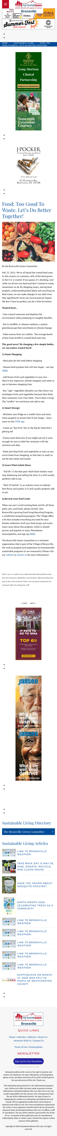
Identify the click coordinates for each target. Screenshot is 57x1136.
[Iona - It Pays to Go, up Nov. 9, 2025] (28, 633)
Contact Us (38, 1040)
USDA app (19, 421)
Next (32, 603)
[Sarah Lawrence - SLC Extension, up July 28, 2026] (28, 110)
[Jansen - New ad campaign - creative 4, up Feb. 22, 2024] (28, 754)
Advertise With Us (22, 1040)
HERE (5, 370)
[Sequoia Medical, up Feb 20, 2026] (28, 71)
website (10, 554)
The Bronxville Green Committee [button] (23, 831)
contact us (22, 554)
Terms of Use (21, 1046)
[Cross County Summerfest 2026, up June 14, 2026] (28, 23)
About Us (42, 1036)
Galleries (31, 1036)
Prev (25, 603)
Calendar (21, 1036)
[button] (5, 4)
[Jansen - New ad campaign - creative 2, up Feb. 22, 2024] (28, 701)
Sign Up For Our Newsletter (28, 1061)
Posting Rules (35, 1046)
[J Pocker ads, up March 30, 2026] (28, 165)
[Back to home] (28, 6)
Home (12, 1036)
